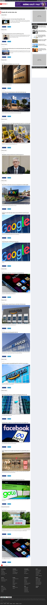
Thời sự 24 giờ (3, 574)
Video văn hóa (26, 588)
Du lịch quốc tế (3, 587)
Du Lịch (2, 586)
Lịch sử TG (14, 571)
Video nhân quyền (26, 591)
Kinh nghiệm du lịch (3, 589)
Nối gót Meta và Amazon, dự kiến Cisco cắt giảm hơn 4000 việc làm (14, 510)
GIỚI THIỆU (38, 0)
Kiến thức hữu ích (15, 583)
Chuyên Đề (37, 586)
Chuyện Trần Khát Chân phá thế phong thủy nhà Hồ (42, 31)
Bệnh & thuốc (3, 578)
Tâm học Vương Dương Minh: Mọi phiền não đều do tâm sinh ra (42, 36)
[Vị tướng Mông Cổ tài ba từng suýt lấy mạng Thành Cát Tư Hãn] (35, 50)
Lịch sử (25, 572)
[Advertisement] (39, 16)
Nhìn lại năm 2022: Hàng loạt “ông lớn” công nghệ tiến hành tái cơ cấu (14, 394)
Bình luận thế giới (15, 573)
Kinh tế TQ (25, 571)
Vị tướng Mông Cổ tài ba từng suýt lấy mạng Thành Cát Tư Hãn (42, 49)
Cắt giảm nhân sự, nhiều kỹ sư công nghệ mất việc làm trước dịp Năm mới (15, 422)
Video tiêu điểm (26, 587)
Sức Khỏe (2, 577)
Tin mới (37, 587)
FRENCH (18, 0)
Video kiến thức (26, 589)
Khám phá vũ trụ (26, 584)
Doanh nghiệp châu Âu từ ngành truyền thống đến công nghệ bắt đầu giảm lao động (16, 451)
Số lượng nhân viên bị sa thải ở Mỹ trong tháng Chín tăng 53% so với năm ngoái (16, 123)
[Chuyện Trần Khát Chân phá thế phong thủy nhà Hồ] (35, 32)
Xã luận (14, 588)
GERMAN (15, 0)
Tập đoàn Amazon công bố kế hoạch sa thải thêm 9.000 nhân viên (13, 304)
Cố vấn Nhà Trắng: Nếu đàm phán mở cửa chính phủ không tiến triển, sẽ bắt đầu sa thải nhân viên (16, 49)
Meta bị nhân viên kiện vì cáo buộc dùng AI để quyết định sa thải (13, 19)
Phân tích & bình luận (4, 573)
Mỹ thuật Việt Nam (38, 578)
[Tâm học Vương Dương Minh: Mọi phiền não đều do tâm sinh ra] (35, 36)
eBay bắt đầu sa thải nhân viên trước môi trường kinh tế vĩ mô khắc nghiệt (15, 184)
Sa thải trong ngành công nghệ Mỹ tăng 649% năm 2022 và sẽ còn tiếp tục (15, 363)
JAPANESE (21, 0)
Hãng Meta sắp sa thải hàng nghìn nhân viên (10, 332)
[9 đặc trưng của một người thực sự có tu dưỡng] (35, 45)
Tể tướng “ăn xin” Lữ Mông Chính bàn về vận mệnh (42, 40)
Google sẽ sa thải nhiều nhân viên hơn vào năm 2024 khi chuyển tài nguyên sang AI (15, 213)
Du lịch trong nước (3, 588)
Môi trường (2, 571)
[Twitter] (42, 0)
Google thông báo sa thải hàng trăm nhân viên (10, 241)
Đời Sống (14, 577)
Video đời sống (26, 590)
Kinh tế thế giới (38, 572)
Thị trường (37, 574)
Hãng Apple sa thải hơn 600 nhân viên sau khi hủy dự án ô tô (13, 154)
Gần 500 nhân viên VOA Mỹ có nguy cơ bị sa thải (10, 64)
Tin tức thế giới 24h (15, 572)
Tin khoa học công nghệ (27, 583)
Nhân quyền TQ (26, 573)
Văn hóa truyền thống (38, 583)
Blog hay (14, 586)
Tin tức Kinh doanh (38, 571)
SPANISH (12, 0)
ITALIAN (24, 0)
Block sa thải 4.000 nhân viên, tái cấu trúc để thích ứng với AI (13, 33)
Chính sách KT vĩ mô (38, 573)
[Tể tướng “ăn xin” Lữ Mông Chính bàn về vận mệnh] (35, 41)
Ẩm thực (2, 591)
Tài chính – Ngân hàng (39, 575)
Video (25, 586)
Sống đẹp (14, 584)
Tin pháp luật (3, 572)
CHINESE (10, 0)
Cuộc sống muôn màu (15, 578)
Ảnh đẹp (2, 590)
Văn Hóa (37, 577)
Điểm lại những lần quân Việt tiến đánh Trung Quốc (42, 26)
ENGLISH (7, 0)
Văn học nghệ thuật (38, 584)
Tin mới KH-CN (26, 577)
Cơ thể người (26, 578)
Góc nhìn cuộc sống (15, 587)
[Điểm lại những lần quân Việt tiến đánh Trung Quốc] (35, 27)
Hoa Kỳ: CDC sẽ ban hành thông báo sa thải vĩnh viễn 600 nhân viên (14, 92)
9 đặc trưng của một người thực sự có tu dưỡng (42, 45)
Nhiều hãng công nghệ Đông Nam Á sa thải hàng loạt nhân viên (13, 479)
